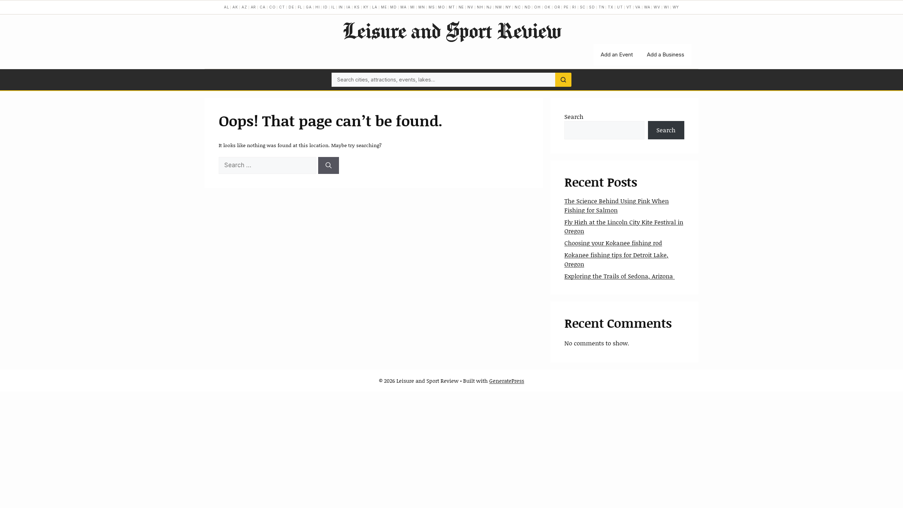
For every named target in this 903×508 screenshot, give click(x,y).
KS (357, 7)
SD (592, 7)
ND (528, 7)
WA (647, 7)
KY (366, 7)
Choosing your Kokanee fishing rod (613, 242)
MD (393, 7)
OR (557, 7)
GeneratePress (506, 381)
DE (291, 7)
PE (566, 7)
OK (547, 7)
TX (610, 7)
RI (574, 7)
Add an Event (617, 54)
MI (412, 7)
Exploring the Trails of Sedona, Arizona (619, 276)
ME (384, 7)
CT (282, 7)
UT (620, 7)
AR (253, 7)
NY (508, 7)
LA (374, 7)
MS (432, 7)
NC (518, 7)
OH (537, 7)
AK (235, 7)
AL (226, 7)
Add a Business (665, 54)
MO (441, 7)
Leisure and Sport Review (452, 30)
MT (452, 7)
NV (470, 7)
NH (480, 7)
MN (421, 7)
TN (602, 7)
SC (583, 7)
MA (403, 7)
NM (498, 7)
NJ (489, 7)
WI (666, 7)
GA (309, 7)
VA (638, 7)
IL (333, 7)
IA (348, 7)
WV (657, 7)
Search (573, 116)
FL (300, 7)
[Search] (563, 80)
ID (325, 7)
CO (272, 7)
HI (317, 7)
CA (263, 7)
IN (341, 7)
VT (629, 7)
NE (461, 7)
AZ (244, 7)
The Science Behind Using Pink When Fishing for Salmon (616, 205)
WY (676, 7)
